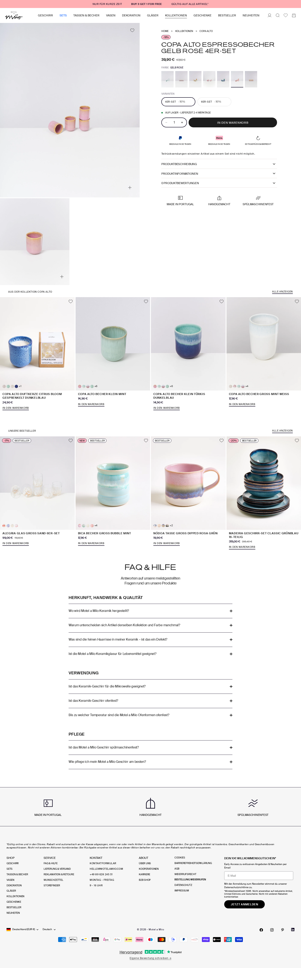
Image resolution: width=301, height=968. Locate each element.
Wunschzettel (53, 880)
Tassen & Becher (86, 15)
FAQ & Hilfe (50, 863)
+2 (171, 525)
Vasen (110, 15)
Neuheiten (251, 15)
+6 (95, 386)
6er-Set (211, 101)
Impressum (181, 890)
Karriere (144, 874)
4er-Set (175, 101)
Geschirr (45, 15)
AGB (176, 868)
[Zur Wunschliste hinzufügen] (132, 30)
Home (165, 31)
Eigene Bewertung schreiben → (150, 958)
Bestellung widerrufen (190, 879)
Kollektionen (176, 15)
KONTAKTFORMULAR (103, 863)
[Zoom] (130, 187)
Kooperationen (149, 869)
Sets (63, 15)
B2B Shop (145, 880)
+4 (246, 386)
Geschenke (203, 15)
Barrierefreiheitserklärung (193, 863)
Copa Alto (206, 31)
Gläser (152, 15)
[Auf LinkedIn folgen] (292, 929)
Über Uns (145, 863)
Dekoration (131, 15)
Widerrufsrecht (185, 874)
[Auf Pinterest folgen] (283, 930)
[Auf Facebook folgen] (261, 930)
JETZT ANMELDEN (244, 904)
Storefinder (52, 885)
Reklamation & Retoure (59, 874)
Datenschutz (183, 885)
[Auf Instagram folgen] (272, 930)
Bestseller (227, 15)
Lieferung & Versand (57, 869)
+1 (20, 386)
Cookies (179, 857)
